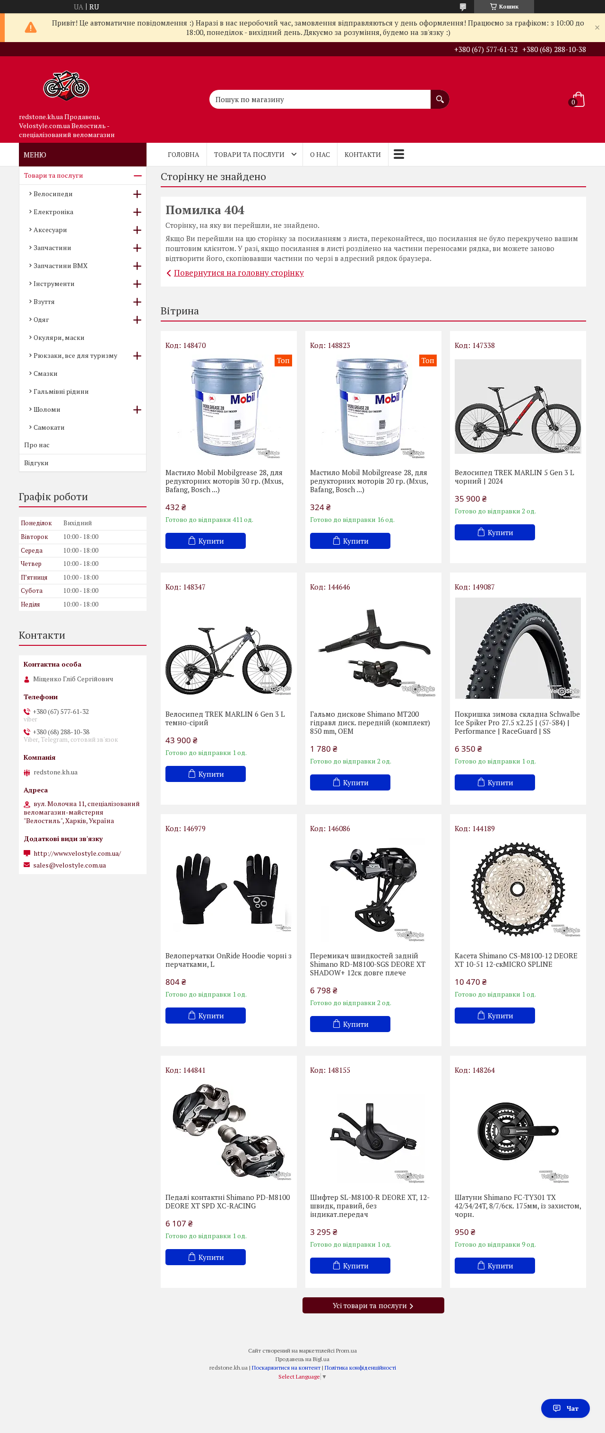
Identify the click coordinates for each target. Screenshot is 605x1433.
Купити (211, 541)
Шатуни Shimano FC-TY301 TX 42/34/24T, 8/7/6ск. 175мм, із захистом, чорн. (518, 1205)
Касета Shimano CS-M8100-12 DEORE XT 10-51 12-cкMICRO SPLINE (516, 959)
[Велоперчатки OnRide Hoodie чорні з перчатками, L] (228, 890)
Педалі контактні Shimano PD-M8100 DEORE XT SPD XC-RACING (227, 1201)
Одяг (41, 319)
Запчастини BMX (60, 265)
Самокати (49, 427)
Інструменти (54, 283)
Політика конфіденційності (360, 1367)
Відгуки (36, 462)
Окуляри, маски (59, 337)
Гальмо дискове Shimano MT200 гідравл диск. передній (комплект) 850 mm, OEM (370, 722)
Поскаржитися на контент (286, 1367)
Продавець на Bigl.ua (302, 1359)
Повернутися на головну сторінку (239, 272)
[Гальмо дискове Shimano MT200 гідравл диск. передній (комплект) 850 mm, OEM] (373, 648)
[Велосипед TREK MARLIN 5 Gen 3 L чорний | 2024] (518, 407)
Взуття (44, 301)
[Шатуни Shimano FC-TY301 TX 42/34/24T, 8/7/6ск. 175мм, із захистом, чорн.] (518, 1131)
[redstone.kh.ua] (66, 82)
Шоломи (47, 409)
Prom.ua (346, 1350)
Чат (573, 1408)
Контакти (363, 154)
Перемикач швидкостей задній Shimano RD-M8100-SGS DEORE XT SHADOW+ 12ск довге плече (367, 964)
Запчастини (52, 247)
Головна (183, 154)
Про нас (37, 444)
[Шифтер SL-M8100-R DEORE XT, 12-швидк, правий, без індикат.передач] (373, 1131)
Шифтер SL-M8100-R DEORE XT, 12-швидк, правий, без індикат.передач (370, 1205)
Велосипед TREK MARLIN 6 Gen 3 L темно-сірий (225, 718)
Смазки (46, 373)
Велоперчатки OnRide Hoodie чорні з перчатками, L (228, 959)
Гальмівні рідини (61, 391)
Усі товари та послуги (370, 1305)
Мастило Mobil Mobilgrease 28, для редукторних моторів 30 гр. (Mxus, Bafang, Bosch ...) (224, 481)
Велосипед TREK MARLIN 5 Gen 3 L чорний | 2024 (514, 476)
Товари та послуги (249, 154)
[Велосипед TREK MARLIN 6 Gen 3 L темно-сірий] (228, 648)
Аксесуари (50, 229)
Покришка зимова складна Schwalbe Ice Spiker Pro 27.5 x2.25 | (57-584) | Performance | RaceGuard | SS (517, 722)
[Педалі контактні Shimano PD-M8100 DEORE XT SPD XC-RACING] (228, 1131)
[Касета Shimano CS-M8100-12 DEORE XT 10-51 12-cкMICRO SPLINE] (518, 890)
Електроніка (53, 211)
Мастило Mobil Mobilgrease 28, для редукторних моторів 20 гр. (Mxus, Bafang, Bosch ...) (369, 481)
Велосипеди (53, 193)
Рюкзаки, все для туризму (75, 355)
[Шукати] (440, 94)
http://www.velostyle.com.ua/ (77, 853)
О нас (320, 154)
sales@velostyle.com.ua (69, 865)
